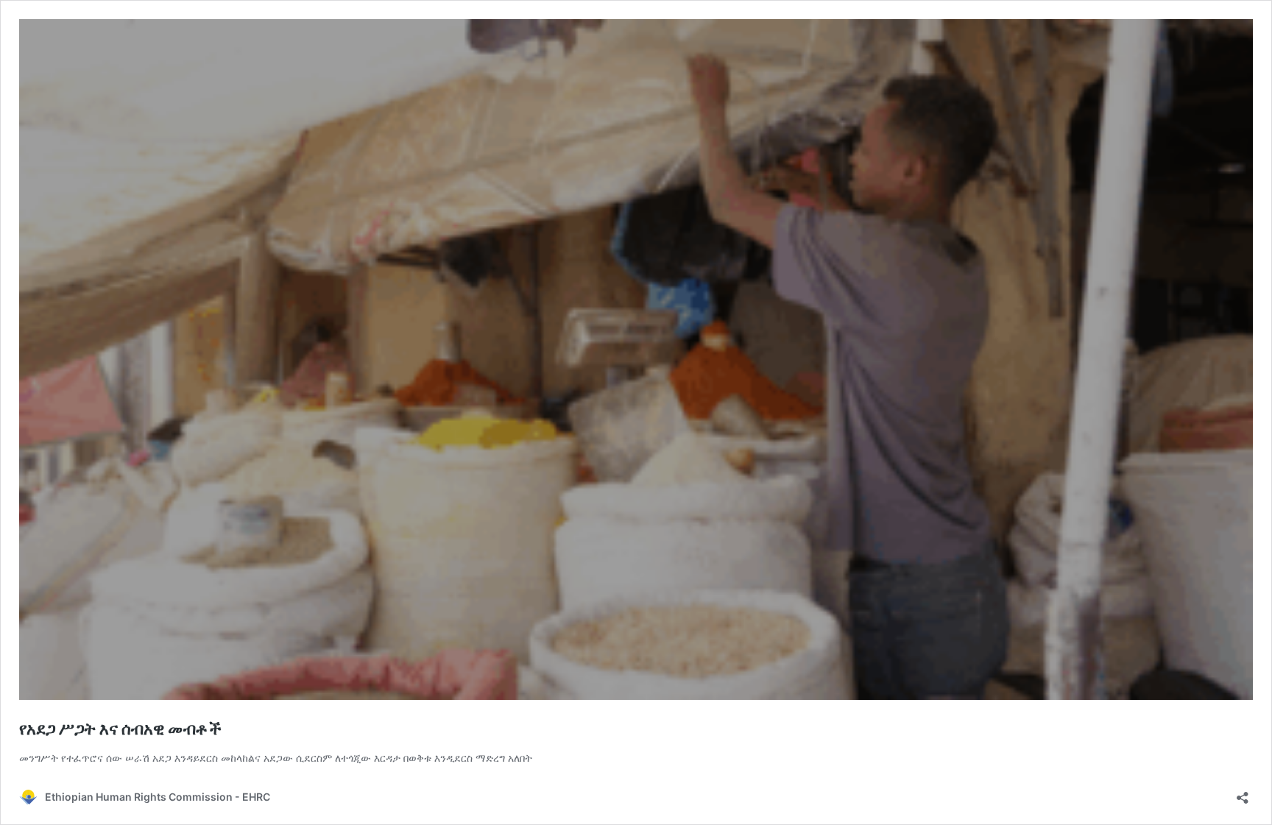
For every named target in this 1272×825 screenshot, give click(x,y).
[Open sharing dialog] (1242, 793)
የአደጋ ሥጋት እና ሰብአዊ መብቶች (120, 728)
